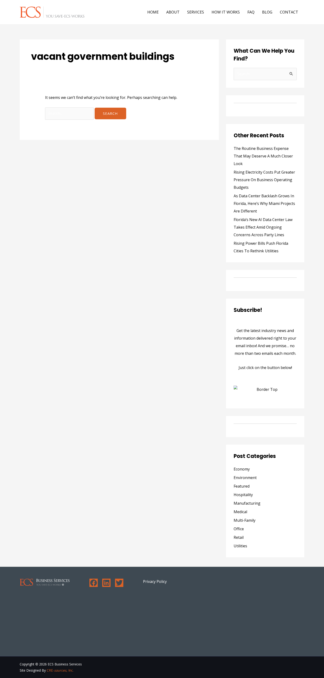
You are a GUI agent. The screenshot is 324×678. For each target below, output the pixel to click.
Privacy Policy (155, 581)
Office (239, 528)
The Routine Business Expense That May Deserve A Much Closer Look (263, 156)
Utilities (240, 546)
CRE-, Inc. (60, 670)
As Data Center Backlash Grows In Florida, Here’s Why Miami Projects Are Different (264, 203)
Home (153, 12)
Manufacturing (247, 503)
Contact (289, 12)
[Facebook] (93, 583)
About (173, 12)
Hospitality (243, 494)
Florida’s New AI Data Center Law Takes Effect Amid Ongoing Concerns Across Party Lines (263, 227)
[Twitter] (119, 583)
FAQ (251, 12)
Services (195, 12)
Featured (242, 486)
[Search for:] (70, 113)
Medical (240, 511)
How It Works (226, 12)
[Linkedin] (106, 583)
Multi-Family (244, 520)
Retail (239, 537)
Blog (267, 12)
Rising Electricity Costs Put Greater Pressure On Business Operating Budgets (264, 180)
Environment (245, 477)
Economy (242, 469)
